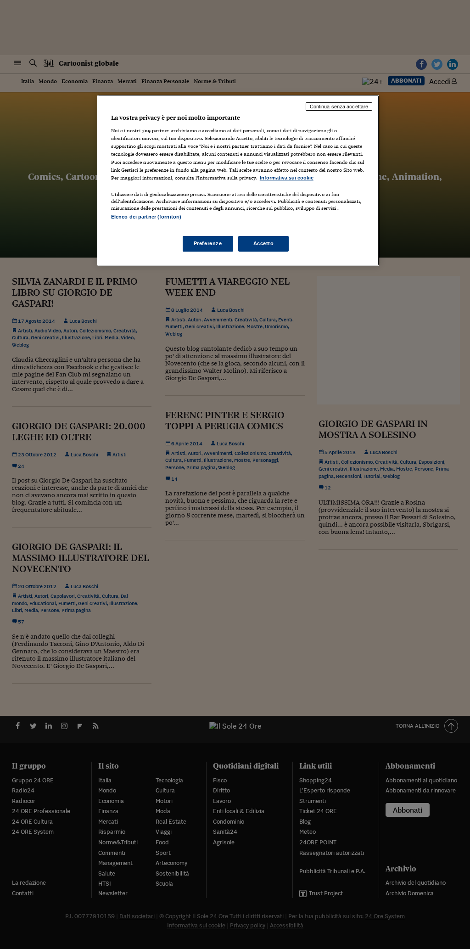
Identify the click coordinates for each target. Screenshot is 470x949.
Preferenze (208, 243)
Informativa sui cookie (286, 177)
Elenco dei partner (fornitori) (146, 216)
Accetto (263, 243)
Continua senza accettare (339, 106)
